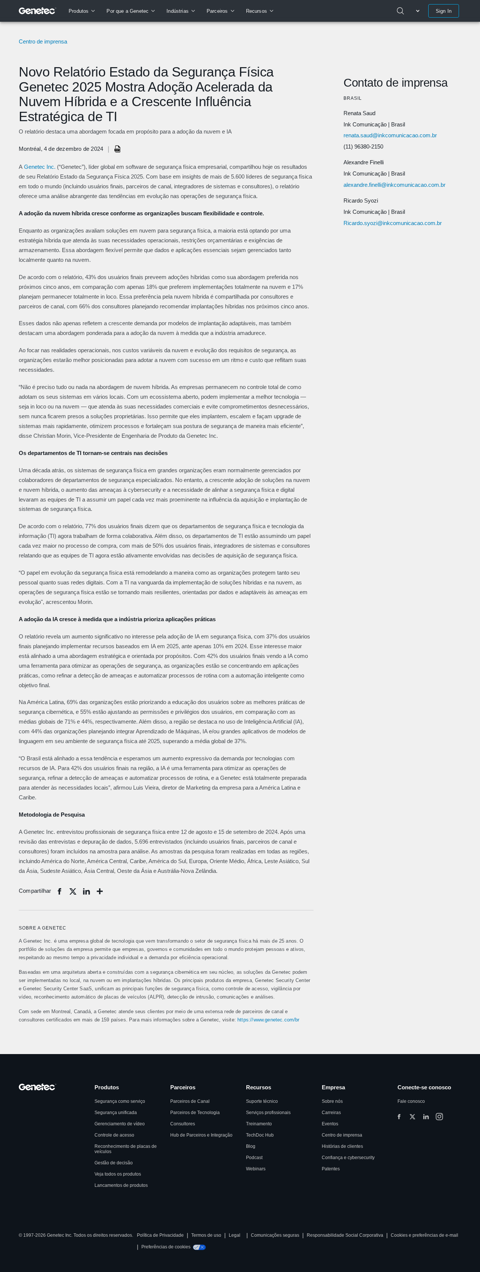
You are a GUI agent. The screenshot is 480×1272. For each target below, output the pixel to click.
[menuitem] (81, 11)
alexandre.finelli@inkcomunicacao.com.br (395, 185)
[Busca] (400, 11)
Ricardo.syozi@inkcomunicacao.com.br (393, 223)
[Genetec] (38, 11)
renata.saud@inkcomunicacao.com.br (390, 135)
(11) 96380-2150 (363, 146)
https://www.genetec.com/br (268, 1020)
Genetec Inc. (40, 167)
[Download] (118, 149)
